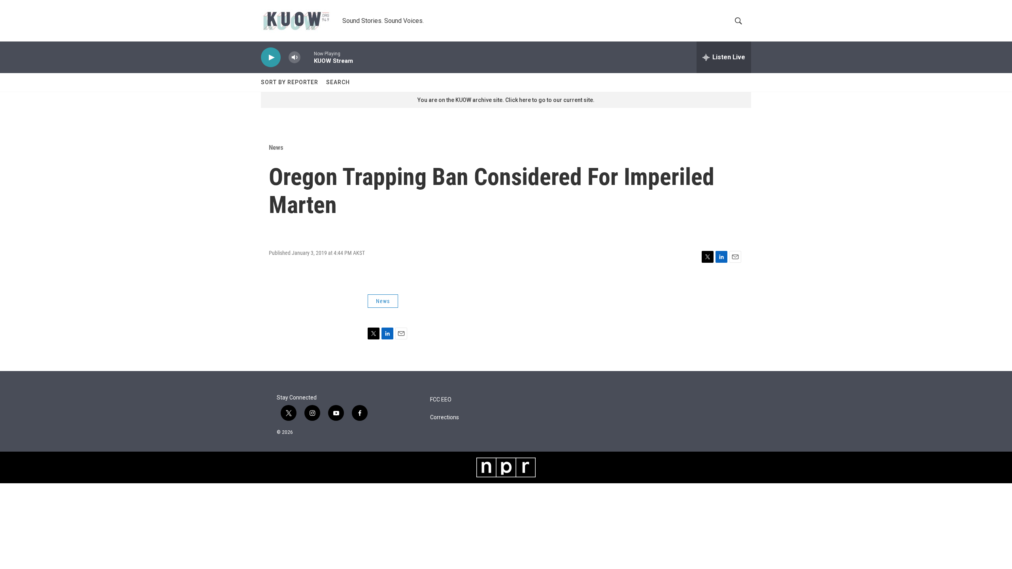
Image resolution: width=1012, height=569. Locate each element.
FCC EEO (440, 400)
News (276, 147)
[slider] (307, 57)
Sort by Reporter (289, 82)
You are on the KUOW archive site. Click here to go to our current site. (506, 100)
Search (338, 82)
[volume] (294, 57)
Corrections (444, 417)
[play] (270, 57)
